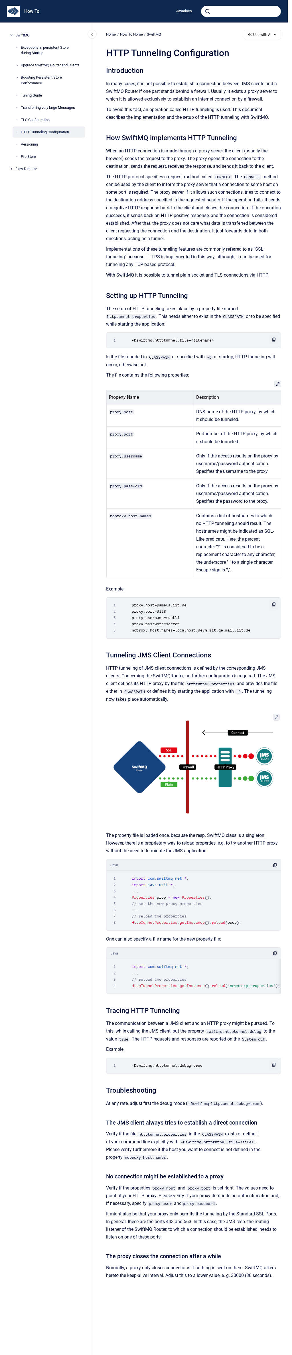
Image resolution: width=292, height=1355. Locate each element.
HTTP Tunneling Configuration (45, 132)
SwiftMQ (22, 35)
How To (31, 11)
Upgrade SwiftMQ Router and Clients (50, 65)
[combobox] (241, 11)
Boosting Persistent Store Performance (41, 80)
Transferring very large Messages (48, 107)
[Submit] (207, 11)
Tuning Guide (31, 95)
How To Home (131, 34)
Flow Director (26, 169)
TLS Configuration (35, 120)
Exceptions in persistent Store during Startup (45, 50)
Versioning (29, 144)
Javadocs (184, 11)
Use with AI (262, 34)
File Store (28, 156)
